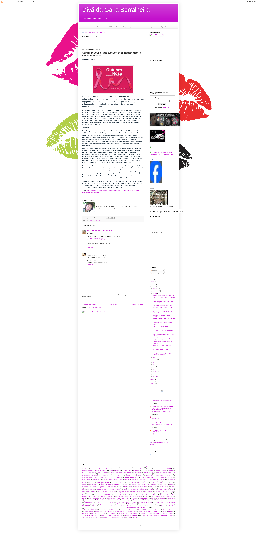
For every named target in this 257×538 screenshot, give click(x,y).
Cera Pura (157, 474)
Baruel (111, 470)
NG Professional (161, 498)
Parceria (100, 502)
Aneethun (133, 468)
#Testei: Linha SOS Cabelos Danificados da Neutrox (160, 327)
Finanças (167, 486)
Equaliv (102, 484)
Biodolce (164, 470)
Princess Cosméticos (111, 505)
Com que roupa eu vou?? (131, 477)
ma (133, 493)
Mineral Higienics (102, 496)
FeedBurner (166, 107)
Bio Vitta (151, 470)
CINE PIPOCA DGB (168, 474)
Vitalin (99, 517)
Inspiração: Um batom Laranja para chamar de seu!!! (162, 338)
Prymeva (163, 505)
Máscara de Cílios (118, 494)
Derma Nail (135, 481)
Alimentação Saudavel (164, 467)
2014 (153, 284)
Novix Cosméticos (115, 500)
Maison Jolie (142, 493)
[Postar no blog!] (109, 218)
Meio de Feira (141, 494)
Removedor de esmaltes (111, 508)
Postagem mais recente (89, 304)
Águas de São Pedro (151, 467)
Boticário (146, 472)
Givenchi (124, 488)
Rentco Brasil (122, 508)
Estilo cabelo (162, 484)
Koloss (83, 491)
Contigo (171, 477)
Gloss (129, 488)
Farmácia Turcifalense (111, 486)
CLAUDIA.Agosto (96, 475)
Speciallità (93, 513)
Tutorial (109, 515)
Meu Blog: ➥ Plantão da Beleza (95, 238)
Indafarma (118, 489)
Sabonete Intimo (115, 509)
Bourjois (153, 472)
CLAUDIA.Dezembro (107, 475)
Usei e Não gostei (147, 515)
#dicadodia (85, 467)
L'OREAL (105, 491)
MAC (136, 493)
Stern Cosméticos (112, 513)
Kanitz (156, 489)
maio (154, 367)
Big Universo (136, 470)
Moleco (163, 496)
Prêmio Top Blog (169, 504)
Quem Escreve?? (92, 27)
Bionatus (171, 470)
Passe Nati (133, 502)
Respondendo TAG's (158, 508)
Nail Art (84, 498)
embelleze (84, 484)
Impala (112, 489)
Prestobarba (101, 505)
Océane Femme (137, 500)
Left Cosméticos (148, 491)
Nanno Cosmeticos (93, 498)
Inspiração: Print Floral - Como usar (162, 305)
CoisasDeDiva (156, 399)
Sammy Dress (124, 509)
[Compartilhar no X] (111, 218)
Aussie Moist (157, 468)
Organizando (163, 500)
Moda (146, 496)
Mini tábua (110, 496)
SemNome (167, 219)
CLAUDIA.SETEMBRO (87, 477)
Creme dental (135, 479)
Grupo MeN (142, 488)
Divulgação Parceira (103, 482)
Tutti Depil (116, 515)
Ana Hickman (117, 468)
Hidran (171, 488)
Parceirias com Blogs (145, 27)
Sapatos (140, 509)
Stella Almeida (101, 513)
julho (154, 362)
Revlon (101, 509)
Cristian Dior (142, 479)
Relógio (101, 508)
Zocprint (135, 517)
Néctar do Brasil (143, 498)
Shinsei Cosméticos (88, 511)
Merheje (155, 494)
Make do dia (150, 493)
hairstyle (155, 488)
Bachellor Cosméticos (87, 470)
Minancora (92, 496)
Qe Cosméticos (171, 505)
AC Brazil (117, 467)
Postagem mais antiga (137, 304)
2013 (153, 286)
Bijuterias (144, 470)
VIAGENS (84, 517)
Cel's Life (139, 474)
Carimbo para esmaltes (119, 474)
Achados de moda (139, 467)
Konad (88, 491)
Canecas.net (101, 474)
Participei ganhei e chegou (122, 502)
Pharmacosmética (170, 502)
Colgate (112, 477)
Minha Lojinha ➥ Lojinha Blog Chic (96, 240)
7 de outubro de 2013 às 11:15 (105, 253)
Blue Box (105, 472)
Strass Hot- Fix (123, 513)
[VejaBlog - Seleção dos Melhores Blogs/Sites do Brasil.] (162, 153)
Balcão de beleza (100, 470)
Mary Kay (107, 494)
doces (114, 482)
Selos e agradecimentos (169, 509)
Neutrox (153, 498)
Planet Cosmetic (143, 504)
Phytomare (101, 504)
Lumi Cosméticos (118, 493)
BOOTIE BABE (127, 472)
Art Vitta (149, 468)
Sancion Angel (132, 509)
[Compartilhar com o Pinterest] (114, 218)
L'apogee (99, 491)
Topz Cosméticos (167, 513)
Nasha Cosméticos (111, 498)
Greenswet (135, 488)
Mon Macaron (170, 496)
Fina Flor (161, 486)
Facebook (95, 486)
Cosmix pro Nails (118, 479)
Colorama (118, 477)
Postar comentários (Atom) (94, 307)
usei (122, 515)
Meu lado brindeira (165, 494)
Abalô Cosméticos (107, 467)
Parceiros (88, 502)
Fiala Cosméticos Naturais (140, 486)
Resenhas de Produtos (137, 508)
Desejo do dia (145, 481)
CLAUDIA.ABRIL (86, 475)
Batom (117, 470)
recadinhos (95, 508)
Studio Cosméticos (133, 513)
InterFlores (126, 489)
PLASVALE (152, 504)
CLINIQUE (97, 477)
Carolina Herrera (131, 474)
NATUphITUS (120, 498)
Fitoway (173, 486)
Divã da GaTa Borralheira (116, 9)
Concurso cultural (163, 477)
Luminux (128, 493)
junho (154, 364)
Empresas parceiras (129, 27)
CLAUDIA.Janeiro (130, 475)
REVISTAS (94, 510)
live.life (88, 493)
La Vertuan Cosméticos (123, 491)
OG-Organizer (148, 500)
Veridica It (164, 515)
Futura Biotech (107, 488)
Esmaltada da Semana (112, 484)
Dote (127, 482)
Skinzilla (140, 511)
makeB (158, 493)
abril (154, 369)
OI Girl (156, 500)
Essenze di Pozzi (146, 484)
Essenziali (154, 484)
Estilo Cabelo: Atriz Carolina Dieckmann (163, 295)
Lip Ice (171, 491)
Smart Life (156, 511)
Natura (127, 498)
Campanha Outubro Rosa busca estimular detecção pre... (161, 350)
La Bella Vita (113, 491)
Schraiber (146, 509)
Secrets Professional (156, 509)
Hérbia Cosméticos (163, 488)
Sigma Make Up (119, 511)
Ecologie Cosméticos (143, 482)
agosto (155, 360)
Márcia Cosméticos (87, 494)
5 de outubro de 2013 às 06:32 (103, 230)
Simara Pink (90, 230)
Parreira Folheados (109, 502)
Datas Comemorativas (95, 220)
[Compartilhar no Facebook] (112, 218)
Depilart (128, 481)
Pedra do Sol (141, 502)
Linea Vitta (165, 491)
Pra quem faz (160, 504)
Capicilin (109, 474)
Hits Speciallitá (90, 489)
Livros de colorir (156, 418)
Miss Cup (128, 496)
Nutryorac (128, 500)
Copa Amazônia (86, 479)
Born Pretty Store (137, 472)
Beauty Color (126, 470)
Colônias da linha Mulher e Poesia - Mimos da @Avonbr (162, 353)
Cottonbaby (127, 479)
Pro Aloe (121, 505)
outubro (155, 293)
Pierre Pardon (121, 504)
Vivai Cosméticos (115, 517)
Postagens (155, 270)
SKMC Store (147, 511)
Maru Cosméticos (98, 494)
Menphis (148, 494)
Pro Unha (127, 505)
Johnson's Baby (134, 489)
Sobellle (164, 511)
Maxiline (127, 494)
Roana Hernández (157, 423)
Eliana (171, 482)
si (101, 511)
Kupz (93, 491)
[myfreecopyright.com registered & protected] (162, 444)
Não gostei (102, 498)
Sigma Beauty (108, 511)
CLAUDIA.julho (139, 475)
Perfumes (149, 502)
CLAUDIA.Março (169, 475)
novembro (156, 291)
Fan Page (101, 486)
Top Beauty (156, 513)
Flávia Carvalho (88, 488)
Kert (161, 489)
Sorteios (85, 513)
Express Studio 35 (86, 486)
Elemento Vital (164, 482)
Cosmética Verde (107, 479)
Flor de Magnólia (98, 488)
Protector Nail (155, 505)
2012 (153, 379)
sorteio (170, 511)
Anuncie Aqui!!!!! (161, 27)
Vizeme (123, 517)
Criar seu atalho (153, 183)
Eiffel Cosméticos (155, 482)
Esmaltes (124, 484)
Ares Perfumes (141, 468)
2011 (153, 381)
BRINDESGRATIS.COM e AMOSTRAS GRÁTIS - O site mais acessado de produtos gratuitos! (162, 408)
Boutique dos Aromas (162, 472)
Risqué (106, 510)
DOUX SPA (133, 482)
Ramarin (88, 508)
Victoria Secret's (93, 517)
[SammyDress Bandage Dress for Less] (93, 32)
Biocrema (158, 470)
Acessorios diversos (126, 467)
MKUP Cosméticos (137, 496)
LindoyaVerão (157, 491)
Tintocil (149, 513)
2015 (153, 281)
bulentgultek (132, 525)
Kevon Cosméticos (168, 489)
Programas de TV (136, 505)
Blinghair (91, 472)
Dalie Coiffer (106, 481)
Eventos (171, 484)
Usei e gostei (131, 515)
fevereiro (155, 374)
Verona (171, 515)
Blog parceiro (98, 472)
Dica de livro (92, 482)
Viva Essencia (106, 517)
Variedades (156, 515)
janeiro (155, 376)
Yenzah (129, 517)
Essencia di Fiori (136, 484)
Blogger (146, 525)
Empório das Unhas (94, 484)
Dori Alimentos (121, 482)
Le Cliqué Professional (136, 491)
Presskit (95, 505)
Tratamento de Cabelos (90, 515)
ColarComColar (104, 477)
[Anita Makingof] (156, 182)
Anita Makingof (153, 159)
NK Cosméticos (171, 498)
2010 (153, 384)
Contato (103, 27)
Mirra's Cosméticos (119, 496)
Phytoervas (94, 504)
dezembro (156, 288)
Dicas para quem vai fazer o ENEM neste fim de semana (162, 308)
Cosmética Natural (96, 479)
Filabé (150, 486)
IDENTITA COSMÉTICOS (103, 489)
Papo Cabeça (171, 500)
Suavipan (143, 513)
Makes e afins (166, 493)
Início (82, 27)
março (155, 371)
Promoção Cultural (146, 505)
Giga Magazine (116, 488)
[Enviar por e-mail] (107, 218)
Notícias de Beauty (89, 500)
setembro (155, 357)
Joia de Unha (143, 489)
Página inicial (113, 304)
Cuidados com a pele (157, 479)
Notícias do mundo (102, 500)
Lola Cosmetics (101, 493)
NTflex (123, 500)
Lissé (83, 493)
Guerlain (149, 488)
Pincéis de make (132, 504)
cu (147, 479)
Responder (90, 247)
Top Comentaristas (159, 219)
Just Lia (154, 417)
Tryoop (102, 515)
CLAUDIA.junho (149, 475)
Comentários (155, 273)
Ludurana (109, 493)
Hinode (84, 489)
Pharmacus (87, 504)
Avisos (163, 468)
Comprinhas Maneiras (148, 477)
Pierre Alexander (111, 504)
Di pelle (166, 481)
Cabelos (93, 474)
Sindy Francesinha (131, 511)
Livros (93, 493)
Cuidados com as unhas (94, 481)
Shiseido (97, 511)
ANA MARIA (126, 468)
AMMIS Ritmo (93, 468)
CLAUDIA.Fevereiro (119, 475)
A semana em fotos (95, 467)
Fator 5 (120, 486)
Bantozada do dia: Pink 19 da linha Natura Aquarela (162, 312)
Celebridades (148, 474)
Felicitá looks (128, 486)
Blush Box (111, 472)
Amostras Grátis (104, 469)
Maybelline (133, 494)
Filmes (155, 486)
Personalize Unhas (159, 502)
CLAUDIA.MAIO (159, 475)
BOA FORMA (119, 472)
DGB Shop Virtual (114, 27)
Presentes (85, 505)
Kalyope (151, 489)
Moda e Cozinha (155, 496)
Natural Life (135, 498)
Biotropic (84, 472)
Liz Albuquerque (91, 253)
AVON (169, 469)
